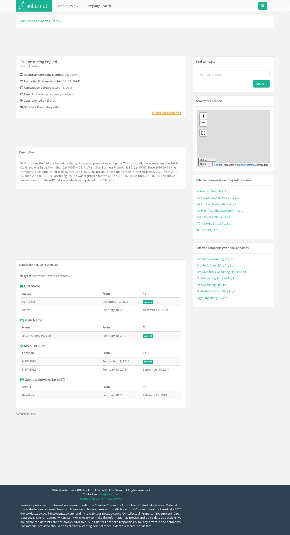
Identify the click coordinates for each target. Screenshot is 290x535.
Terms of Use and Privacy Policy (101, 498)
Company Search (98, 6)
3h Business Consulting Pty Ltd (218, 291)
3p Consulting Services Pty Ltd (217, 278)
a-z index (42, 21)
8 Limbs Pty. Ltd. (208, 230)
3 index (55, 21)
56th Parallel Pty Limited (213, 217)
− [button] (203, 123)
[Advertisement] (145, 41)
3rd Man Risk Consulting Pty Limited (221, 272)
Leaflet (218, 164)
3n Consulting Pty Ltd (211, 285)
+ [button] (203, 116)
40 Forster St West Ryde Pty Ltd (218, 197)
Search (261, 83)
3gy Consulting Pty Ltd (212, 298)
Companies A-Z (67, 6)
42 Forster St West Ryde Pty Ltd (218, 204)
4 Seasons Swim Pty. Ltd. (213, 191)
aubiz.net (26, 21)
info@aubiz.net (109, 494)
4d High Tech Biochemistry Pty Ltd (220, 210)
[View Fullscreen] (203, 132)
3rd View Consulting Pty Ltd (215, 259)
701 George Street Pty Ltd (214, 223)
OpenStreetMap (246, 164)
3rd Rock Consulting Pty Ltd (215, 265)
